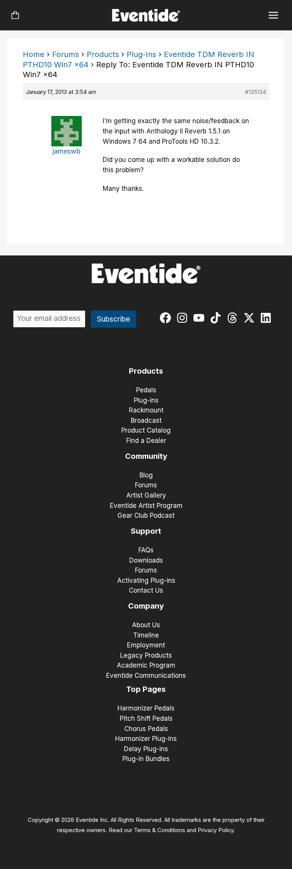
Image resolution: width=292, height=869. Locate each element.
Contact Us (146, 590)
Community (146, 456)
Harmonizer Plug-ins (146, 738)
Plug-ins (146, 400)
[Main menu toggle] (273, 15)
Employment (146, 645)
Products (103, 54)
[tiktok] (217, 317)
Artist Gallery (146, 495)
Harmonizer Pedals (146, 708)
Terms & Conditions (159, 830)
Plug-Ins (141, 54)
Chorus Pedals (146, 729)
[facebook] (167, 317)
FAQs (146, 550)
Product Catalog (146, 430)
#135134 (255, 91)
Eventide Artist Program (146, 505)
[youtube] (200, 317)
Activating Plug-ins (146, 580)
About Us (146, 625)
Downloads (146, 560)
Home (33, 54)
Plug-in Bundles (146, 759)
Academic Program (146, 665)
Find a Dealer (146, 440)
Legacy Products (146, 655)
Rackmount (146, 410)
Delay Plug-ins (146, 749)
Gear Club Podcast (146, 515)
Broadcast (146, 420)
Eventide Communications (146, 675)
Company (146, 606)
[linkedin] (267, 317)
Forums (65, 54)
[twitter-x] (250, 317)
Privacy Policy (215, 830)
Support (146, 531)
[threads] (234, 317)
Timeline (146, 635)
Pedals (146, 390)
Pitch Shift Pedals (146, 718)
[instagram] (183, 317)
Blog (146, 475)
